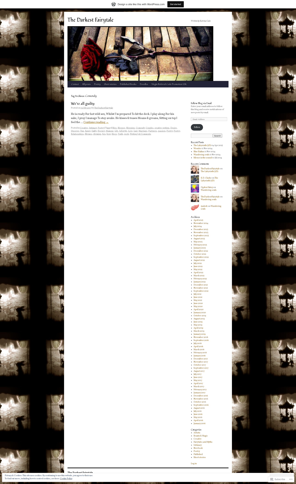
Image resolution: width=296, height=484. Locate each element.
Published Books (128, 84)
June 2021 (198, 297)
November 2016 (201, 399)
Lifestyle (123, 131)
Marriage (143, 131)
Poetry (97, 84)
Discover (75, 131)
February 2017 (200, 389)
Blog (114, 128)
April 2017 (198, 383)
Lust (136, 131)
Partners (152, 131)
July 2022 (198, 263)
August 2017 (199, 371)
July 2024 (198, 226)
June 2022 (198, 266)
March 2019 (199, 331)
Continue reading (96, 122)
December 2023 (201, 229)
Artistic (197, 432)
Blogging (130, 128)
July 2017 (197, 374)
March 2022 (199, 275)
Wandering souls (201, 154)
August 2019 (199, 318)
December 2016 (201, 395)
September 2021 (201, 291)
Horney (101, 131)
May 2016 (198, 417)
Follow (197, 127)
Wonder (197, 148)
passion (161, 131)
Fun (82, 131)
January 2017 (199, 392)
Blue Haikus (199, 151)
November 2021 (201, 288)
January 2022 (200, 282)
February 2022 (200, 278)
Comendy (140, 128)
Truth (120, 134)
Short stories (110, 84)
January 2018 (200, 355)
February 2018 (200, 352)
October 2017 (200, 365)
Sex (104, 134)
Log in (194, 463)
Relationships (77, 134)
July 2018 (198, 343)
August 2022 (199, 260)
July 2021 (197, 294)
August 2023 (199, 238)
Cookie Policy (66, 478)
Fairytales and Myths (203, 442)
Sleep (114, 134)
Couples (149, 128)
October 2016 (200, 402)
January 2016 (200, 423)
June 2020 (198, 303)
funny (87, 131)
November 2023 (201, 232)
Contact (75, 84)
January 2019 (200, 334)
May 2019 (198, 325)
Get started (175, 4)
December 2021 (201, 285)
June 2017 (198, 377)
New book (198, 448)
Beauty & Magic (201, 436)
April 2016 (198, 420)
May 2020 (198, 306)
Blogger (121, 128)
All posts (86, 84)
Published (198, 454)
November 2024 (201, 223)
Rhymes (88, 134)
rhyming (97, 134)
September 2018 (201, 340)
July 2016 (198, 411)
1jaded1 (204, 206)
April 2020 (199, 309)
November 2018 (201, 337)
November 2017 (201, 362)
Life (116, 131)
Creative (84, 128)
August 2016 (199, 408)
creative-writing (162, 128)
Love (130, 131)
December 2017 (201, 359)
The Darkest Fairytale (90, 19)
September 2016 (201, 405)
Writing (133, 134)
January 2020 (200, 312)
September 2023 (201, 235)
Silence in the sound (203, 157)
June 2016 (198, 414)
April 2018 (198, 346)
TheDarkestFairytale (103, 108)
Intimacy (93, 128)
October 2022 (200, 254)
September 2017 (201, 368)
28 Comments (144, 134)
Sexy (109, 134)
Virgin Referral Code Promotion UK (169, 84)
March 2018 (199, 349)
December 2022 (201, 251)
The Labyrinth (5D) (202, 145)
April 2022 (198, 272)
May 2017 (198, 380)
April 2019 (198, 328)
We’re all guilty (83, 103)
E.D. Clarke (206, 178)
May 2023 (198, 241)
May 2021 (198, 300)
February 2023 (200, 245)
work (126, 134)
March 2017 (199, 386)
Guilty (94, 131)
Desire (173, 128)
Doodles (144, 84)
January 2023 (200, 248)
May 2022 (198, 269)
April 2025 (198, 220)
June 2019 (198, 322)
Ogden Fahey (207, 187)
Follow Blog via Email (201, 103)
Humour (110, 131)
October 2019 (200, 315)
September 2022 (201, 257)
